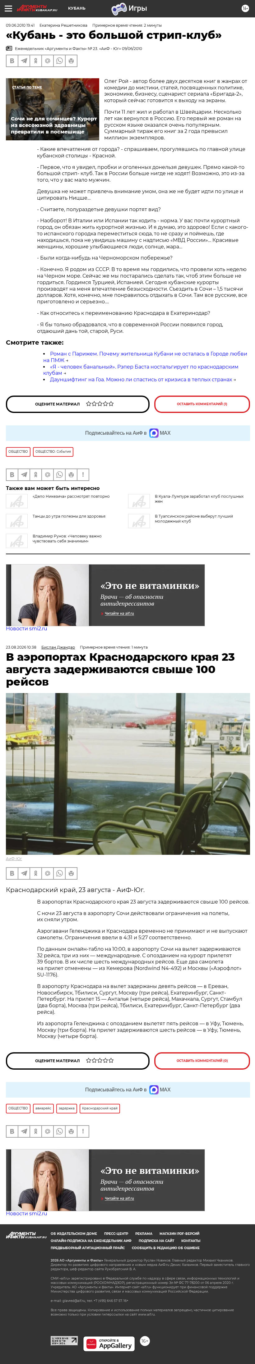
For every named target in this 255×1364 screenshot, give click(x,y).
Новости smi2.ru (26, 629)
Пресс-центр (116, 1234)
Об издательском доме (74, 1234)
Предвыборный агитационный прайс (88, 1248)
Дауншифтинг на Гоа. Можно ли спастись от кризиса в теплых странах (141, 380)
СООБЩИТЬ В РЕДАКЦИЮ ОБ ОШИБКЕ (166, 1248)
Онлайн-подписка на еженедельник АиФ (91, 1241)
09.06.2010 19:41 (20, 25)
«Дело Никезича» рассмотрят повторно (71, 496)
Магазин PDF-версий (179, 1234)
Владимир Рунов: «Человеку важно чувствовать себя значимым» (67, 538)
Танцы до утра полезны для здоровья (69, 516)
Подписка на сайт (156, 1241)
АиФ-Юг (14, 858)
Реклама (143, 1234)
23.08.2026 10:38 (21, 647)
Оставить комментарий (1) (202, 404)
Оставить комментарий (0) (202, 1061)
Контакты (190, 1241)
